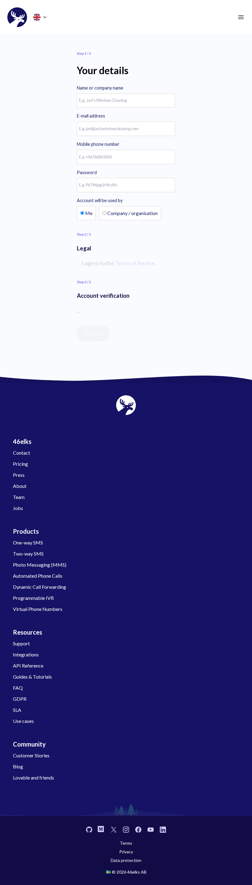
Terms (126, 843)
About (19, 486)
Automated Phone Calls (37, 576)
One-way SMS (28, 542)
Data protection (126, 860)
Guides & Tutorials (32, 677)
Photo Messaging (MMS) (39, 565)
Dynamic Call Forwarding (39, 587)
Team (19, 497)
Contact (21, 453)
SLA (17, 710)
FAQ (18, 688)
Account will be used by (100, 200)
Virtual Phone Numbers (37, 609)
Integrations (26, 654)
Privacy (126, 851)
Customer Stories (31, 755)
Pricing (20, 464)
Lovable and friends (33, 777)
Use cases (23, 721)
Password (87, 172)
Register (93, 333)
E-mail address (91, 115)
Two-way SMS (28, 553)
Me (89, 213)
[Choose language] (40, 17)
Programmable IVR (33, 598)
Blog (18, 766)
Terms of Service (135, 263)
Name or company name (100, 87)
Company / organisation (132, 213)
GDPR (19, 699)
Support (21, 643)
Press (19, 475)
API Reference (28, 665)
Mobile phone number (98, 144)
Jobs (18, 508)
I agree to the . (118, 263)
